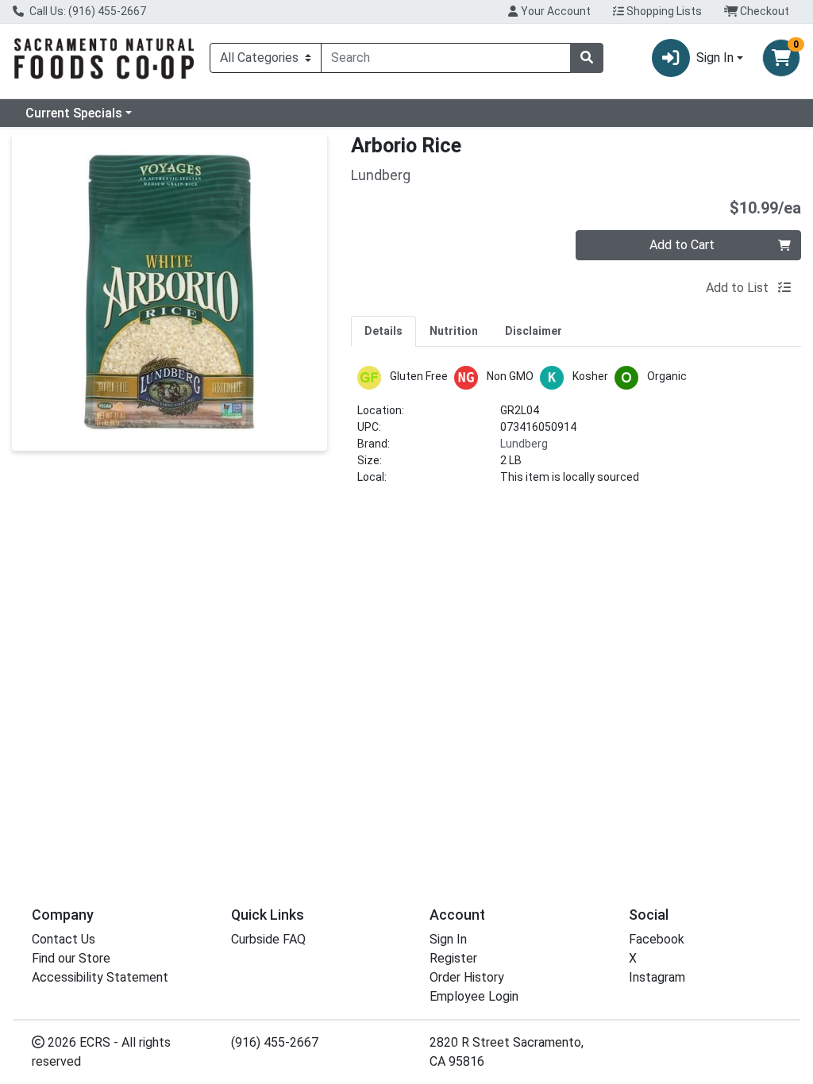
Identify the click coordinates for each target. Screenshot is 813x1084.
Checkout (763, 11)
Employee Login (474, 996)
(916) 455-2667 (274, 1042)
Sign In (448, 939)
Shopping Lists (663, 11)
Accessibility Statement (100, 977)
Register (453, 958)
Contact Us (63, 939)
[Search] (586, 58)
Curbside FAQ (268, 939)
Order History (467, 977)
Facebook (656, 939)
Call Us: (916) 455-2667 (86, 11)
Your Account (554, 11)
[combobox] (446, 58)
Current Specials (73, 113)
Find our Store (71, 958)
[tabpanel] (576, 432)
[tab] (383, 331)
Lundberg (524, 443)
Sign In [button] (715, 57)
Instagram (657, 977)
